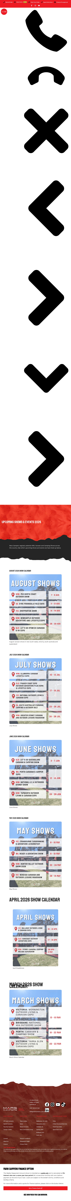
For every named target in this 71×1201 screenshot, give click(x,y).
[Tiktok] (63, 1104)
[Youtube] (58, 1104)
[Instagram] (52, 1104)
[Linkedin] (47, 1110)
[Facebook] (47, 1104)
